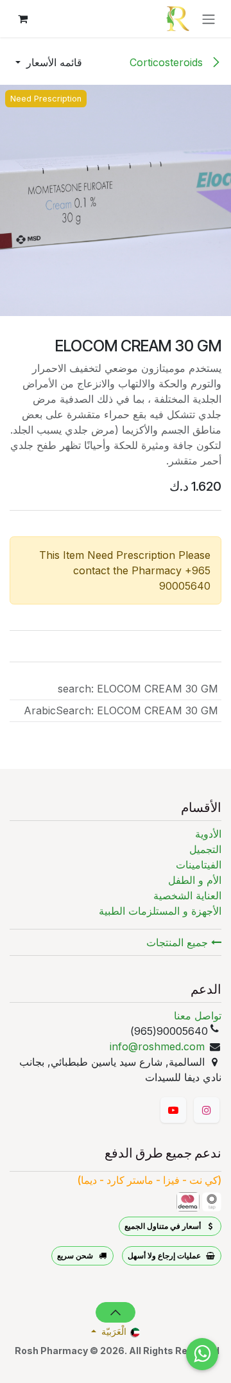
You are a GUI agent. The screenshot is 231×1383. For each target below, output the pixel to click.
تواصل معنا (197, 1015)
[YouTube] (173, 1110)
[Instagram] (206, 1110)
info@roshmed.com (157, 1046)
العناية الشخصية (187, 895)
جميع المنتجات (178, 942)
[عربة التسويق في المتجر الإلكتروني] (22, 18)
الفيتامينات (198, 864)
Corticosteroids (168, 62)
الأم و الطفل (194, 880)
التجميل (205, 849)
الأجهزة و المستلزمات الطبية (160, 910)
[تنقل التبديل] (208, 18)
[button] (49, 62)
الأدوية (208, 833)
